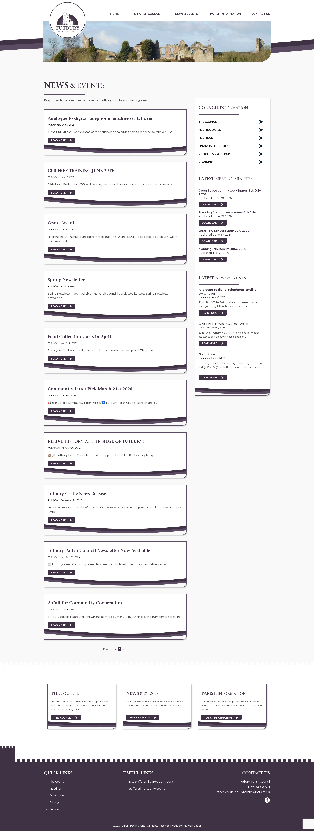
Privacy (54, 802)
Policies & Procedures (216, 154)
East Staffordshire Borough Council (151, 781)
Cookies (54, 809)
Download (209, 204)
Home (114, 13)
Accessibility (57, 795)
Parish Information (225, 13)
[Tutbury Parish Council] (67, 37)
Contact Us (261, 13)
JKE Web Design (192, 825)
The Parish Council (146, 13)
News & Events (186, 13)
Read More (58, 140)
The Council (208, 121)
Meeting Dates (210, 129)
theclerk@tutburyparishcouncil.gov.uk (244, 792)
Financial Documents (216, 146)
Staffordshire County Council (147, 788)
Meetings (206, 137)
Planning (206, 162)
